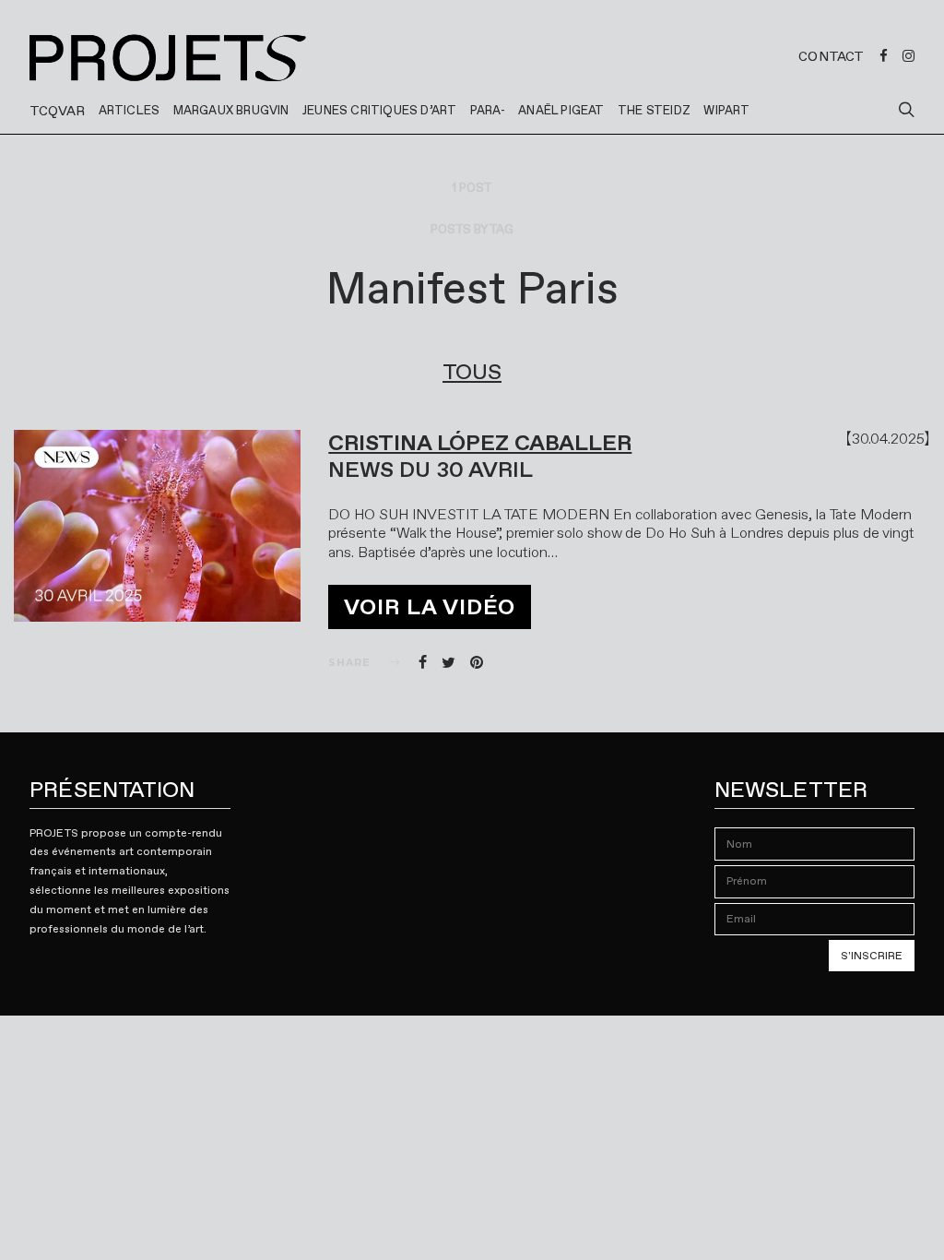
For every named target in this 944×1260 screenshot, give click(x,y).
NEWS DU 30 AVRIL (430, 469)
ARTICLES (129, 110)
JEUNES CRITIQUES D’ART (379, 110)
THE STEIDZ (654, 110)
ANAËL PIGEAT (561, 110)
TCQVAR (57, 110)
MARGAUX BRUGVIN (231, 110)
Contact (831, 56)
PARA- (487, 110)
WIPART (726, 110)
